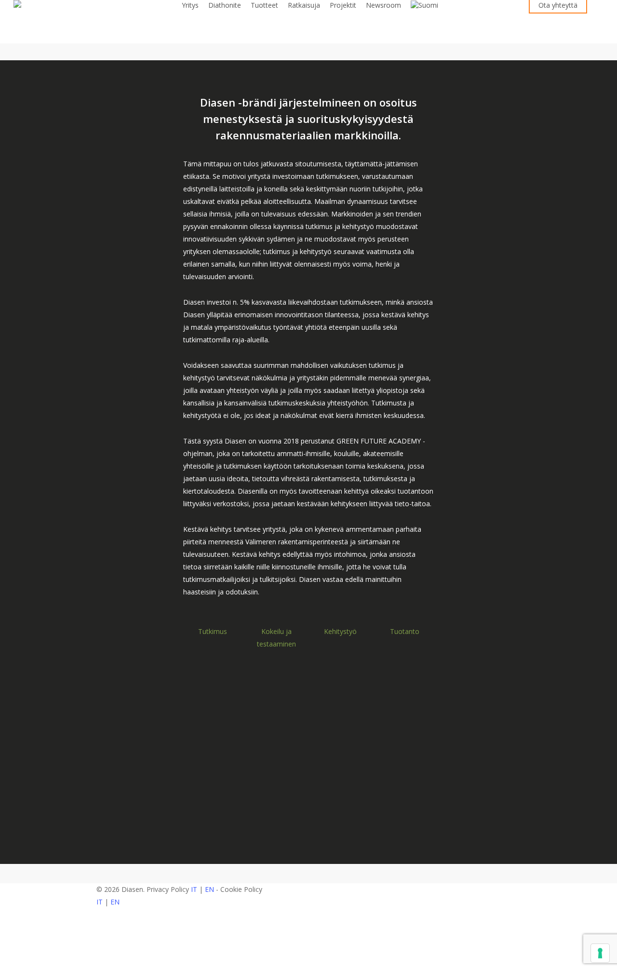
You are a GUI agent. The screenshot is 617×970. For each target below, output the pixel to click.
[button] (308, 963)
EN (209, 889)
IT (194, 889)
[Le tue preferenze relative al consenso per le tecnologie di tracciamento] (600, 953)
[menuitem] (424, 5)
